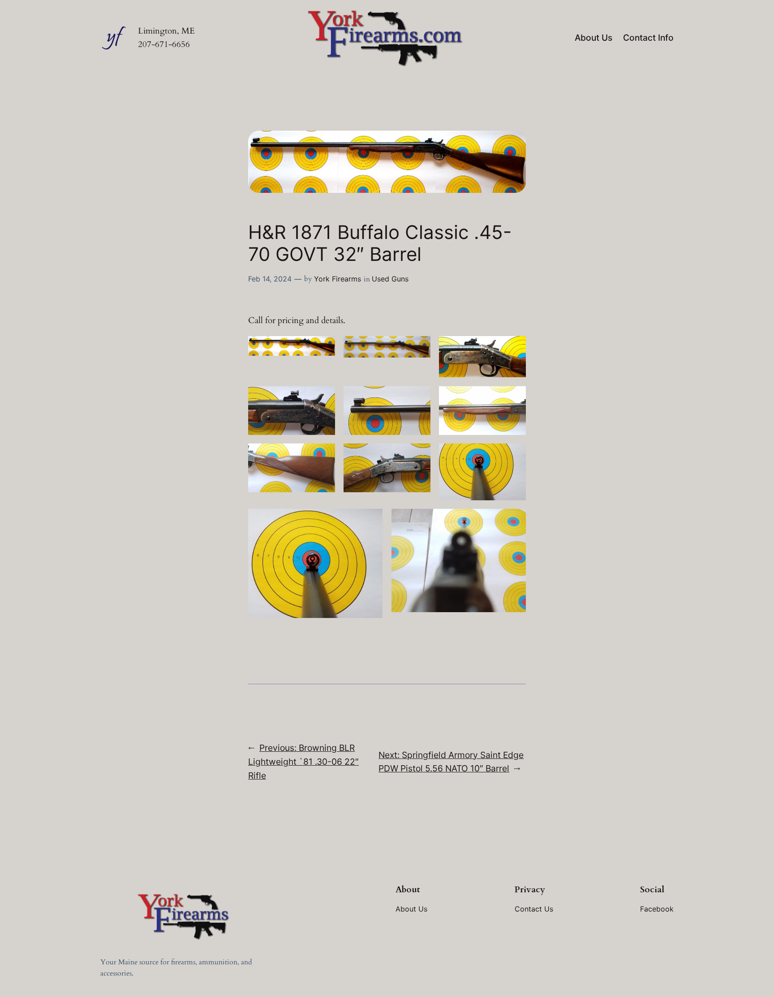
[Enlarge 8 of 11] (418, 455)
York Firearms (337, 278)
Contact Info (648, 37)
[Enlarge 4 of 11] (323, 397)
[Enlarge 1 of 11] (323, 347)
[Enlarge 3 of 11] (514, 347)
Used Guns (390, 278)
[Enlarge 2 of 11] (418, 347)
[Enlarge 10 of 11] (370, 520)
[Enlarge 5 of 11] (418, 397)
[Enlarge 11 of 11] (514, 520)
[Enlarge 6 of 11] (514, 397)
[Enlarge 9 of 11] (514, 455)
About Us (593, 37)
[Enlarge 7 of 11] (323, 455)
